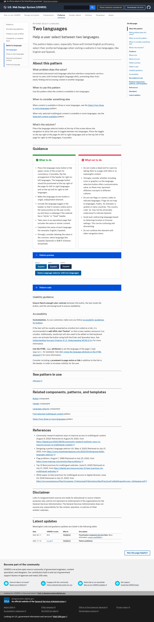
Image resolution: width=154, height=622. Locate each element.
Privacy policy (122, 607)
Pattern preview (134, 63)
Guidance (132, 51)
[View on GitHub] (148, 7)
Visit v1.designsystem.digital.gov (51, 593)
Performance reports (88, 611)
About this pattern (136, 29)
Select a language (14, 45)
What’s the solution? (136, 48)
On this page (132, 24)
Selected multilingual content (14, 59)
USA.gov (36, 381)
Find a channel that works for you (59, 585)
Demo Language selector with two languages (58, 273)
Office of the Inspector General (92, 607)
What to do (133, 55)
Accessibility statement (14, 611)
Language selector (41, 409)
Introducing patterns (14, 29)
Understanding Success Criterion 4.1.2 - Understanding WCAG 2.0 (62, 340)
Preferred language (13, 65)
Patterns (9, 24)
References (133, 87)
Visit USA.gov (59, 616)
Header (36, 404)
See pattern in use (136, 78)
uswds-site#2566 (94, 537)
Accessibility (133, 74)
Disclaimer (133, 91)
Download (135, 7)
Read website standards (111, 7)
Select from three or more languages (49, 419)
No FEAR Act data (49, 611)
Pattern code (133, 67)
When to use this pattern (138, 38)
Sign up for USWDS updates (94, 585)
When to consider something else (139, 43)
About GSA (8, 607)
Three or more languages (15, 54)
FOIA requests (47, 607)
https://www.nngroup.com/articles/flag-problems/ (58, 461)
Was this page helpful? (137, 553)
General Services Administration (49, 601)
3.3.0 (49, 541)
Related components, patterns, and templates (138, 83)
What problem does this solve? (137, 33)
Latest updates (134, 95)
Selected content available (45, 117)
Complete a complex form (14, 39)
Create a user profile (15, 34)
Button (36, 398)
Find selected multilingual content (48, 414)
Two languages (11, 50)
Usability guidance (136, 70)
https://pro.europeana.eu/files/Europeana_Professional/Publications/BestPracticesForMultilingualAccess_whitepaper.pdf (90, 481)
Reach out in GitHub (17, 585)
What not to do (134, 59)
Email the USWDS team (130, 585)
